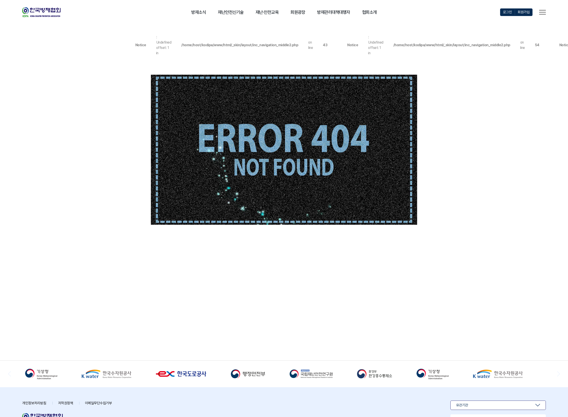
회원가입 (524, 12)
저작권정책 (65, 403)
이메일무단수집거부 (98, 403)
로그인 (507, 12)
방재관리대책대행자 (333, 12)
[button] (558, 374)
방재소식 (198, 12)
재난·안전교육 (267, 12)
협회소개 (369, 12)
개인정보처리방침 (34, 403)
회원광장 (297, 12)
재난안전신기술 (231, 12)
